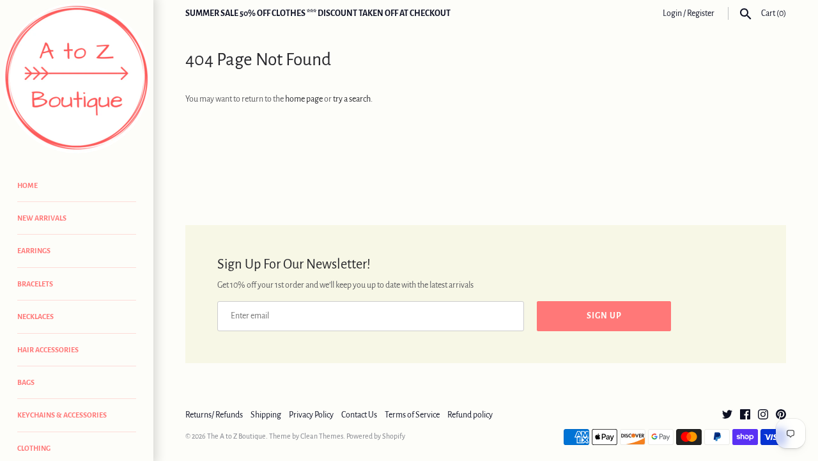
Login (672, 13)
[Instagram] (763, 415)
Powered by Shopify (375, 436)
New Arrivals (41, 218)
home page (304, 99)
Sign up (604, 315)
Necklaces (35, 316)
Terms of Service (412, 414)
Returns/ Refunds (214, 414)
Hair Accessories (48, 350)
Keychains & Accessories (62, 415)
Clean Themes (321, 436)
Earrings (33, 250)
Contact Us (359, 414)
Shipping (266, 414)
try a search (352, 99)
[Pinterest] (781, 415)
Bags (26, 382)
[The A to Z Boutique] (76, 78)
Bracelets (35, 284)
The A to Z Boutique (236, 436)
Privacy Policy (311, 414)
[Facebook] (745, 415)
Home (27, 185)
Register (700, 13)
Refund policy (470, 414)
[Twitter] (727, 415)
